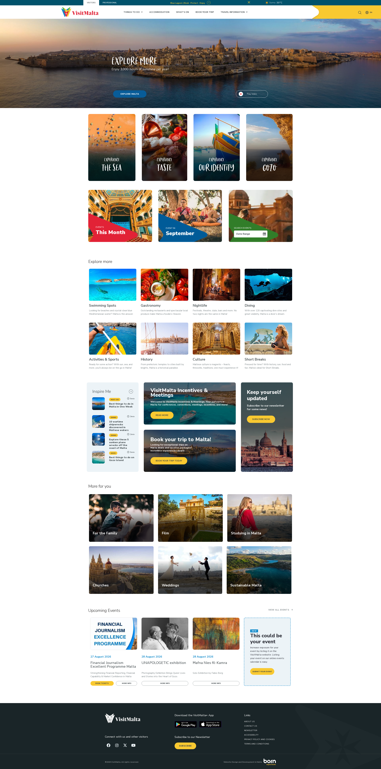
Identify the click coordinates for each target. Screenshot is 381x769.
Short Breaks (255, 359)
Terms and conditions (256, 744)
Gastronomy (151, 305)
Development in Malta (252, 762)
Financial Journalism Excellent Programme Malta (113, 664)
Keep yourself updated (264, 395)
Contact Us (250, 726)
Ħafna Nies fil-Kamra (210, 662)
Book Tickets (102, 683)
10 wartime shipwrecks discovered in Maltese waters (119, 426)
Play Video (252, 94)
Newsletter (250, 730)
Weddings (170, 585)
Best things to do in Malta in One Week (121, 405)
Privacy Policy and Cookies (259, 739)
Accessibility (251, 735)
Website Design (231, 762)
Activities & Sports (104, 359)
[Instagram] (117, 745)
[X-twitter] (125, 745)
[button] (114, 399)
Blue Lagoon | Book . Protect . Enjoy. (188, 3)
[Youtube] (133, 745)
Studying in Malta (246, 533)
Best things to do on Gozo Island (121, 459)
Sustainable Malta (245, 585)
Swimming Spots (102, 305)
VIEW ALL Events (278, 609)
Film (165, 533)
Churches (101, 585)
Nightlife (200, 305)
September (180, 232)
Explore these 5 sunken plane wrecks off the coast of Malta (119, 444)
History (147, 359)
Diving (250, 305)
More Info (126, 683)
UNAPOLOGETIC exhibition (164, 662)
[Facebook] (108, 745)
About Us (249, 721)
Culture (199, 359)
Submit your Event (262, 671)
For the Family (105, 533)
